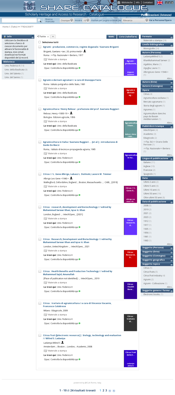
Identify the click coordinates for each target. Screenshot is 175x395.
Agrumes (148, 109)
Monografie (149, 48)
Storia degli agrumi (153, 105)
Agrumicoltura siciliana (155, 97)
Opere (145, 90)
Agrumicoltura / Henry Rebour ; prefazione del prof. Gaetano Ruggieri (81, 109)
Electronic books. (152, 294)
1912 (146, 221)
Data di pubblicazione (154, 201)
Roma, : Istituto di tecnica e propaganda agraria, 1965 (70, 149)
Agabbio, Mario (151, 64)
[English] (160, 4)
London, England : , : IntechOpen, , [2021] (63, 214)
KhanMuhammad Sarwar (155, 60)
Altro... (170, 78)
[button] (67, 20)
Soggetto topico (151, 263)
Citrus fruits (149, 271)
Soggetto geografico (153, 259)
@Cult (88, 382)
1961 (146, 236)
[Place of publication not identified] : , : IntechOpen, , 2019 (71, 278)
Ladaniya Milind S (52, 342)
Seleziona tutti (50, 42)
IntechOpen (149, 130)
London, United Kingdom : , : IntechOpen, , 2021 (67, 246)
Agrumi (147, 279)
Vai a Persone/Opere (160, 20)
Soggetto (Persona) (153, 247)
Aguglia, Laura (150, 68)
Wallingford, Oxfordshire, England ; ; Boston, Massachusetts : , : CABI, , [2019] (81, 182)
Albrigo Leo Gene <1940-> (56, 178)
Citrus (146, 94)
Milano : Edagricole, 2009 (56, 310)
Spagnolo (148, 173)
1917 (146, 225)
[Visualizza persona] (84, 51)
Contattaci (148, 2)
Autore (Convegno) (152, 86)
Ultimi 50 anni (150, 193)
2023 (146, 217)
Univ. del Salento (13, 73)
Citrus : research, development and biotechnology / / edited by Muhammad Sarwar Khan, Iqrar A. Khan (77, 209)
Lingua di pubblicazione (155, 158)
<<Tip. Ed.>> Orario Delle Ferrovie (156, 143)
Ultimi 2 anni (150, 182)
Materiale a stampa (153, 40)
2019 (146, 209)
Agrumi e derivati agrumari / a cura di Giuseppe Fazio (72, 80)
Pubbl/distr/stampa (153, 126)
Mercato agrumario (153, 101)
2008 (146, 205)
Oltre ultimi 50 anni (153, 197)
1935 (146, 228)
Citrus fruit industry (153, 275)
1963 (146, 240)
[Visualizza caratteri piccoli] (166, 3)
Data (145, 178)
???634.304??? (27, 26)
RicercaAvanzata (49, 20)
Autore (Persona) (151, 52)
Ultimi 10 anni (150, 189)
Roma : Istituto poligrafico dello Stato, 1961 (64, 84)
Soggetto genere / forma (156, 290)
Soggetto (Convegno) (153, 255)
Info (138, 2)
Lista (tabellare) (128, 36)
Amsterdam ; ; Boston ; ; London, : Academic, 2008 (68, 346)
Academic (148, 134)
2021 (146, 213)
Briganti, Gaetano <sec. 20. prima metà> (63, 51)
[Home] (86, 23)
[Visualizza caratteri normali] (169, 3)
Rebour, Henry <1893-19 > (56, 113)
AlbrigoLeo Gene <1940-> (156, 72)
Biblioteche (127, 2)
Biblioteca (9, 61)
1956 (146, 232)
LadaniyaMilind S (152, 56)
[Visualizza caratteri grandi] (172, 3)
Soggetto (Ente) (150, 251)
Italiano (147, 162)
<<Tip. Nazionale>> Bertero (157, 148)
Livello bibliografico (153, 44)
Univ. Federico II (12, 65)
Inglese (147, 166)
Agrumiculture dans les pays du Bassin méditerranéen (155, 116)
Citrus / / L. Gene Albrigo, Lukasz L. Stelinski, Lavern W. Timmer (77, 174)
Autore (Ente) (149, 81)
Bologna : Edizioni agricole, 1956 (59, 117)
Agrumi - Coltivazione (154, 283)
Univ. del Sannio (12, 77)
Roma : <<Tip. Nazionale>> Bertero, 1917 (63, 55)
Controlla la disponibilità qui (64, 68)
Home (6, 26)
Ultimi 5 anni (150, 185)
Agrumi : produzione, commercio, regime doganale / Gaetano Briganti (81, 46)
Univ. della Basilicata (14, 69)
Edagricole (149, 137)
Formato (147, 36)
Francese (148, 170)
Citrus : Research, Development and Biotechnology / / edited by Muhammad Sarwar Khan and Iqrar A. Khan (77, 241)
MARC (112, 36)
